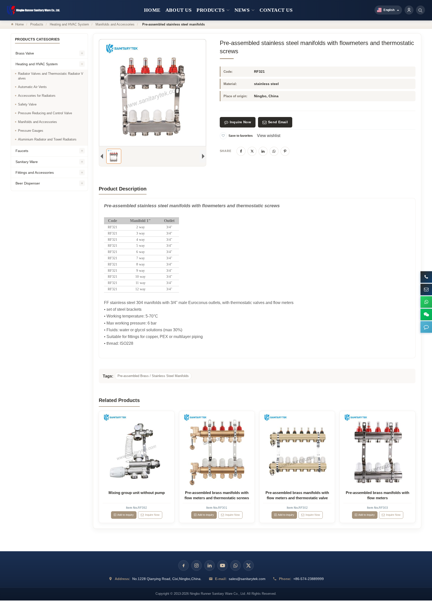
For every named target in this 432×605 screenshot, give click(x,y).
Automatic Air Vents (32, 87)
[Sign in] (409, 10)
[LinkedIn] (263, 151)
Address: (122, 579)
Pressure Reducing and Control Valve (45, 113)
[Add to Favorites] (223, 135)
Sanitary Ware (27, 162)
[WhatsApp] (274, 151)
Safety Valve (27, 104)
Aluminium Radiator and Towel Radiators (47, 139)
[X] (252, 151)
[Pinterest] (285, 151)
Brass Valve (25, 54)
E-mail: (221, 579)
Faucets (22, 151)
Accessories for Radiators (37, 96)
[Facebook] (241, 151)
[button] (426, 327)
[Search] (420, 10)
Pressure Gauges (30, 130)
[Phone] (426, 277)
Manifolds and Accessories (115, 24)
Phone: (285, 579)
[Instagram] (196, 565)
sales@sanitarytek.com (247, 579)
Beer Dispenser (28, 184)
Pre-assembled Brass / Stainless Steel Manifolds (153, 376)
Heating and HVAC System (69, 24)
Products (36, 24)
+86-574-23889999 (308, 579)
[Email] (426, 289)
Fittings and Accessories (35, 172)
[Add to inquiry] (136, 448)
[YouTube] (222, 565)
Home (19, 24)
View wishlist (268, 136)
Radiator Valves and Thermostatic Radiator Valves (50, 76)
